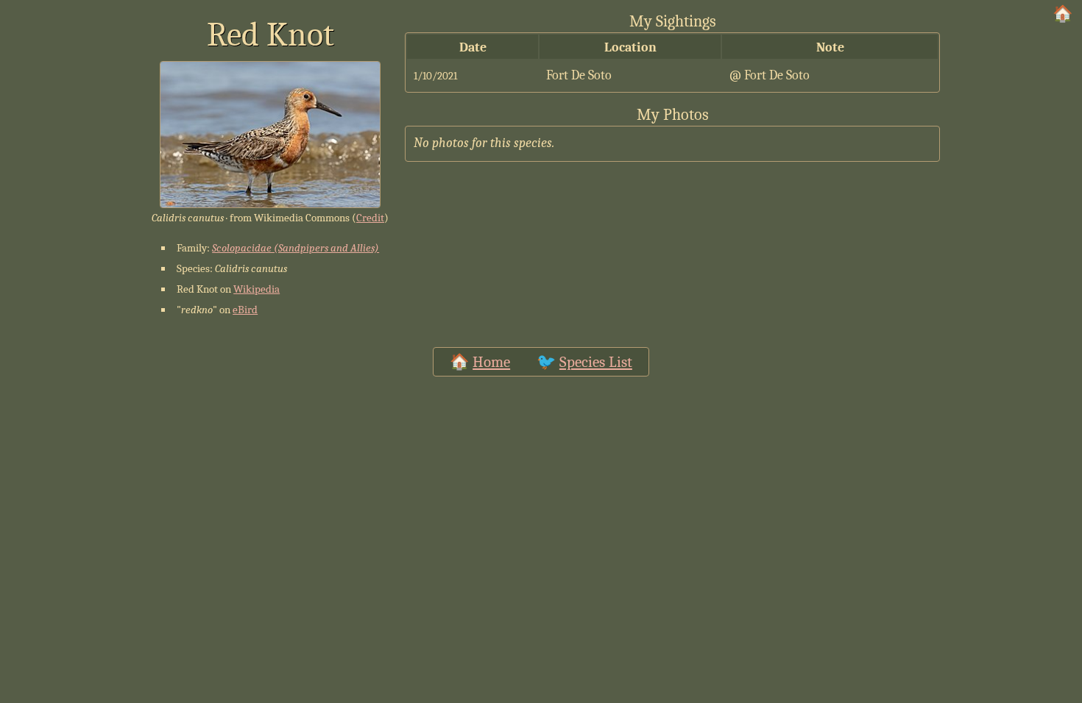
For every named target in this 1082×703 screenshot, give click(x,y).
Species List (595, 362)
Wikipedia (256, 289)
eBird (245, 309)
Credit (370, 217)
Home (491, 362)
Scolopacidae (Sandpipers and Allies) (295, 247)
